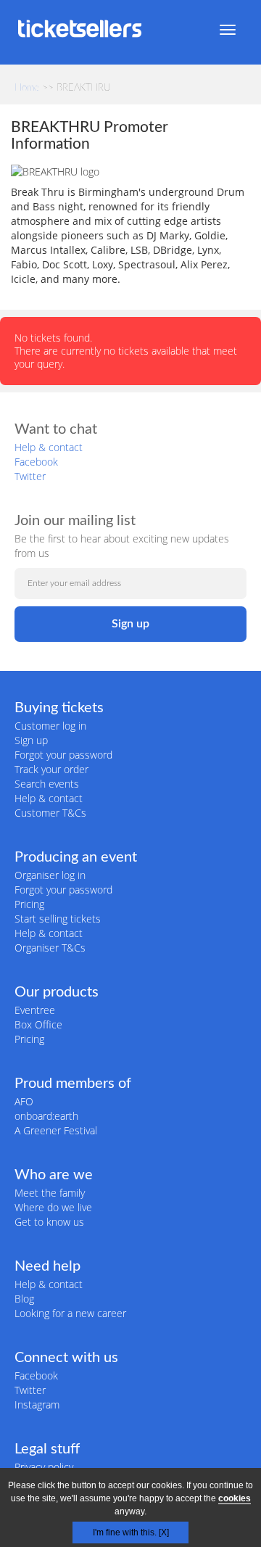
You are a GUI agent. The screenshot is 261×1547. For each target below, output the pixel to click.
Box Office (38, 1024)
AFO (23, 1101)
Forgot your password (63, 755)
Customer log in (50, 726)
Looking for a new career (70, 1313)
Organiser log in (50, 875)
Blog (24, 1298)
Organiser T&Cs (50, 947)
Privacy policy (43, 1467)
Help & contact (48, 447)
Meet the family (49, 1193)
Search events (46, 784)
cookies (234, 1498)
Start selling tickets (57, 918)
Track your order (51, 769)
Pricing (29, 904)
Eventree (34, 1010)
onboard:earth (46, 1116)
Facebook (36, 462)
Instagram (36, 1404)
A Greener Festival (55, 1130)
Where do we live (53, 1207)
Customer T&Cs (50, 813)
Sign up (31, 740)
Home (26, 88)
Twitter (30, 476)
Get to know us (49, 1222)
